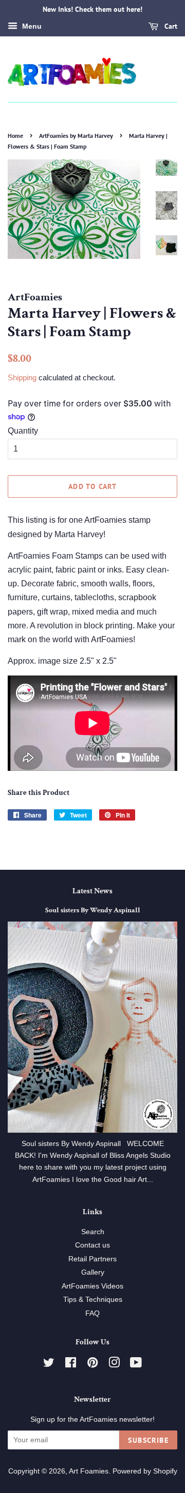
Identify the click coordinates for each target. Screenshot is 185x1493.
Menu (31, 26)
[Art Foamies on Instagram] (114, 1364)
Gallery (92, 1272)
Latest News (92, 891)
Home (15, 135)
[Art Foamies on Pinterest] (92, 1364)
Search (92, 1232)
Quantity (23, 430)
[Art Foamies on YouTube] (136, 1364)
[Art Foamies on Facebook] (71, 1364)
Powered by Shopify (145, 1471)
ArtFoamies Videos (92, 1286)
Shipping (22, 377)
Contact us (92, 1245)
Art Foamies (88, 1471)
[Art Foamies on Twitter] (48, 1364)
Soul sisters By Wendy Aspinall (92, 910)
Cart (169, 26)
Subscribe (148, 1440)
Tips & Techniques (92, 1299)
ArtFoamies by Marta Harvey (76, 135)
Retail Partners (92, 1259)
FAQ (92, 1313)
